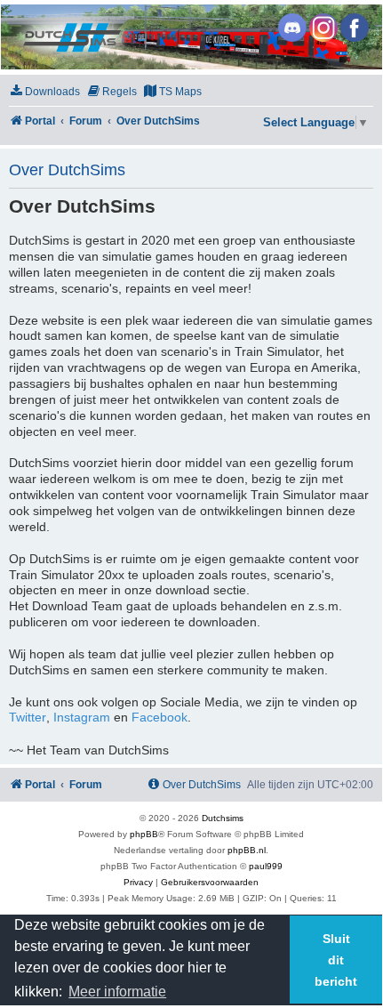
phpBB (144, 834)
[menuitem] (44, 92)
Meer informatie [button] (117, 991)
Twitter (27, 717)
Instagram (81, 717)
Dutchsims (222, 818)
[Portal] (190, 36)
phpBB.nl (246, 850)
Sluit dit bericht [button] (336, 959)
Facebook (160, 717)
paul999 (266, 866)
